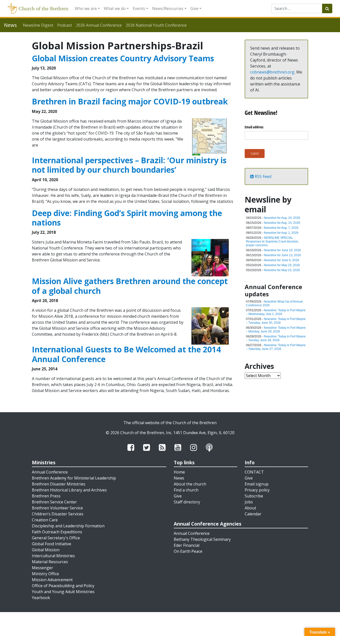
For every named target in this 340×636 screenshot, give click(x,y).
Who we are (86, 8)
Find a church (186, 490)
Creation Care (45, 520)
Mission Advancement (52, 579)
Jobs (249, 502)
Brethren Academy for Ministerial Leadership (74, 478)
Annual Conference (50, 472)
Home (179, 472)
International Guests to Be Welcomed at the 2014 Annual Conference (126, 354)
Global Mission (45, 550)
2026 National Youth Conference (156, 25)
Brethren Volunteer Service (57, 508)
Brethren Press (46, 496)
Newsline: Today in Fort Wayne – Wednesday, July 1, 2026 (276, 312)
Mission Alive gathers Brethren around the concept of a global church (130, 286)
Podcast (64, 25)
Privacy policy (257, 490)
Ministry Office (45, 573)
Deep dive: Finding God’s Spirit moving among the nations (127, 218)
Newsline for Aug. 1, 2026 (281, 233)
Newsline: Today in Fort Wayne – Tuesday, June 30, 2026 (276, 320)
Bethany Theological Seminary (202, 539)
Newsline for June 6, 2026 (281, 260)
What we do (115, 8)
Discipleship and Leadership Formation (68, 526)
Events (139, 8)
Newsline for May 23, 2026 (282, 265)
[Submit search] (327, 8)
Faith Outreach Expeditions (57, 532)
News (179, 478)
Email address (254, 127)
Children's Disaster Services (57, 514)
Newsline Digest (38, 25)
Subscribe (254, 496)
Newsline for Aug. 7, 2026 (281, 228)
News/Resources (167, 8)
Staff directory (187, 502)
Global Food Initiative (51, 544)
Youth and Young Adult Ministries (63, 591)
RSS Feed (262, 176)
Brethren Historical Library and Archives (69, 490)
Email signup (257, 484)
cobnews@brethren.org (272, 72)
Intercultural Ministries (53, 555)
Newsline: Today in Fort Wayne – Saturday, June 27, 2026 (276, 347)
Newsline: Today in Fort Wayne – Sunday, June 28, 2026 (276, 338)
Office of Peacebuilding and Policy (63, 585)
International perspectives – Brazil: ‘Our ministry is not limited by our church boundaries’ (129, 165)
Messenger (42, 567)
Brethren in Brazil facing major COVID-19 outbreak (130, 101)
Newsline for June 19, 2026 (282, 250)
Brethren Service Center (54, 502)
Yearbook (41, 597)
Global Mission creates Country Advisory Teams (123, 58)
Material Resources (50, 561)
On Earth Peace (188, 551)
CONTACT (254, 472)
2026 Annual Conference (99, 25)
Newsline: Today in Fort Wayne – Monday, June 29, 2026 (276, 329)
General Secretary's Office (56, 538)
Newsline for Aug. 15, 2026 (282, 223)
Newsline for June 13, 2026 (282, 255)
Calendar (253, 514)
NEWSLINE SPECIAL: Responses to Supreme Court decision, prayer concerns (272, 241)
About (250, 508)
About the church (190, 484)
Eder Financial (186, 545)
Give (194, 8)
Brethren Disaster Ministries (58, 484)
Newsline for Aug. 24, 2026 (282, 218)
